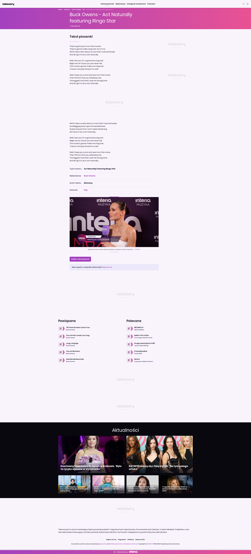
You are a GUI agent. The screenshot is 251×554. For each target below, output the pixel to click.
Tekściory (67, 9)
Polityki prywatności (116, 544)
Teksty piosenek (76, 9)
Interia (60, 9)
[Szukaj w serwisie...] (244, 4)
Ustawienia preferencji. (130, 544)
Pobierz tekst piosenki (80, 259)
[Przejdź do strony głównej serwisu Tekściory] (8, 3)
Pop (84, 9)
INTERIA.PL (150, 544)
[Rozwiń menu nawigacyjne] (247, 4)
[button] (107, 4)
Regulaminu (102, 544)
